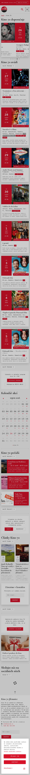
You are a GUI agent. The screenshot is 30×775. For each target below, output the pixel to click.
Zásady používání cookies (12, 751)
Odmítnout (15, 762)
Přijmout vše (14, 756)
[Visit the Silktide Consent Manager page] (24, 769)
